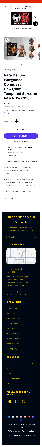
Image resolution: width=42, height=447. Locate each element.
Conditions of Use (13, 318)
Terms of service (14, 436)
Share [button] (10, 198)
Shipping (6, 106)
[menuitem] (21, 363)
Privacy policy (28, 431)
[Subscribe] (32, 237)
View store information (16, 155)
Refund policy (11, 349)
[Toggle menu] (32, 363)
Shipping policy (30, 436)
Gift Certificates (12, 333)
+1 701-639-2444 (19, 295)
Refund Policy (11, 328)
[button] (3, 21)
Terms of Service (12, 344)
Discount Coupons (13, 339)
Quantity (7, 117)
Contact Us (10, 313)
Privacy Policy (11, 308)
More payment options (21, 141)
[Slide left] (16, 64)
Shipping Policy (12, 323)
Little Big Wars (19, 424)
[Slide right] (25, 64)
